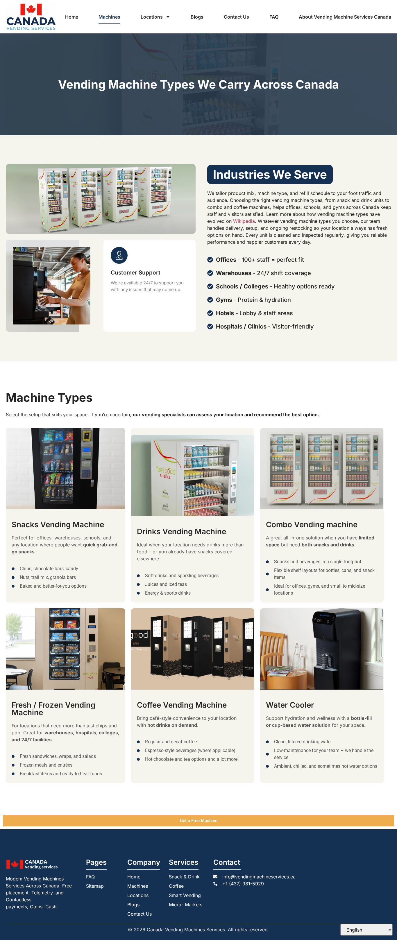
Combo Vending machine (311, 524)
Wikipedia (244, 221)
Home (71, 17)
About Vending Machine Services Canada (345, 17)
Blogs (197, 17)
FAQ (273, 17)
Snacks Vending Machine (58, 524)
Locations (152, 17)
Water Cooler (290, 704)
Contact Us (236, 17)
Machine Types (49, 397)
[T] (65, 468)
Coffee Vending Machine (182, 704)
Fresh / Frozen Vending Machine (53, 708)
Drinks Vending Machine (181, 531)
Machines (109, 17)
